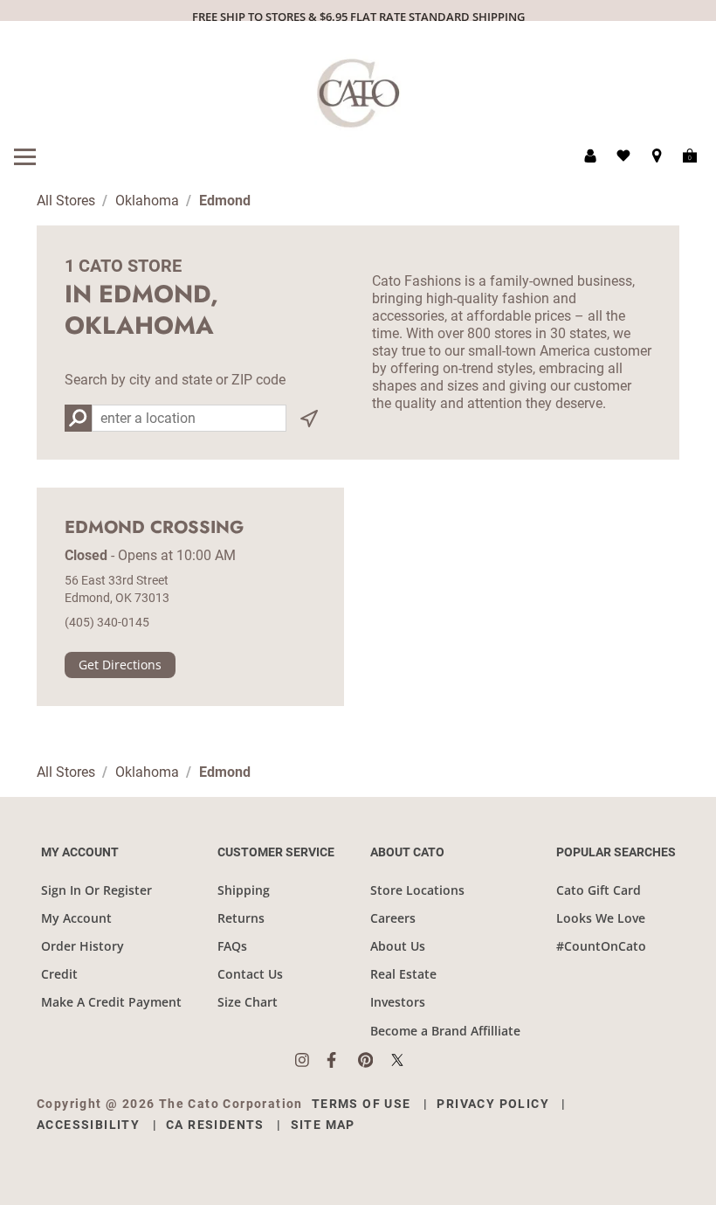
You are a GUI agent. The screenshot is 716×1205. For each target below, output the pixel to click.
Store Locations (417, 890)
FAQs (232, 946)
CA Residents (215, 1125)
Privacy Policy (493, 1104)
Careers (393, 918)
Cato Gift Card (598, 890)
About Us (397, 946)
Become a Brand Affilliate (445, 1030)
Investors (397, 1002)
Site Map (323, 1125)
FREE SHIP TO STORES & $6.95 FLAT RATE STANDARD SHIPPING (358, 16)
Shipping (243, 890)
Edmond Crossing (154, 528)
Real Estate (403, 974)
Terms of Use (361, 1104)
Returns (241, 918)
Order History (82, 946)
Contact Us (250, 974)
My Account (76, 918)
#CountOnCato (601, 946)
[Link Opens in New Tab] (311, 1060)
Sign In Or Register (96, 890)
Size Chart (247, 1002)
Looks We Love (600, 918)
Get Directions (120, 664)
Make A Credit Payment (111, 1002)
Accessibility (88, 1125)
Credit (59, 974)
